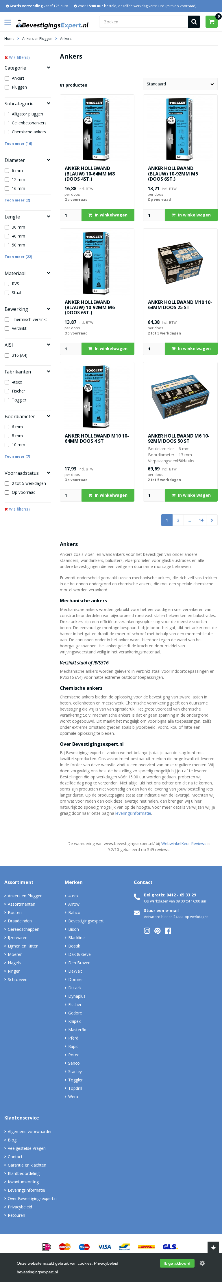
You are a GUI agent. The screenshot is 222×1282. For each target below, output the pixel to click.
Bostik (74, 946)
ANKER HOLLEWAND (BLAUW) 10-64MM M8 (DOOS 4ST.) (90, 173)
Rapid (73, 1046)
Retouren (16, 1215)
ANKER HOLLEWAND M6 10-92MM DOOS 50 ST (179, 438)
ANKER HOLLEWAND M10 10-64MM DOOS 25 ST (180, 305)
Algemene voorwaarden (30, 1131)
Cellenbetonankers (29, 123)
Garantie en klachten (27, 1165)
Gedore (75, 1013)
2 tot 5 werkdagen (29, 483)
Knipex (74, 1021)
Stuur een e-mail (161, 910)
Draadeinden (20, 921)
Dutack (75, 988)
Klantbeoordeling (24, 1173)
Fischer (18, 391)
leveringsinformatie (133, 813)
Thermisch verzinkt (29, 319)
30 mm (18, 227)
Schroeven (17, 979)
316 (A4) (19, 355)
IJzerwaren (17, 937)
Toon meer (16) (18, 143)
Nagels (14, 962)
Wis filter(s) (19, 57)
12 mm (18, 179)
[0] (212, 22)
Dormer (75, 979)
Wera (73, 1096)
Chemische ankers (29, 131)
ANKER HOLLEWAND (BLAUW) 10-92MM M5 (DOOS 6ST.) (173, 173)
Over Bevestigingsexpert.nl (33, 1198)
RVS (15, 283)
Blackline (76, 937)
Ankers (65, 38)
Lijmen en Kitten (23, 946)
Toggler (19, 400)
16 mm (18, 188)
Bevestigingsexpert (86, 921)
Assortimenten (21, 904)
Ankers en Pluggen (37, 38)
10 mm (18, 444)
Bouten (15, 912)
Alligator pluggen (27, 114)
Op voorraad (24, 492)
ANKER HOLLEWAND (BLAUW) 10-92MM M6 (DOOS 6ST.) (90, 307)
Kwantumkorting (23, 1181)
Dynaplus (77, 996)
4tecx (17, 382)
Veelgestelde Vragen (27, 1148)
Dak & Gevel (80, 954)
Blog (12, 1140)
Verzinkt (19, 328)
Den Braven (79, 962)
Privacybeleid (20, 1207)
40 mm (18, 236)
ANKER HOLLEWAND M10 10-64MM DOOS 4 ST (97, 438)
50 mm (18, 245)
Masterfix (77, 1029)
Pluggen (19, 87)
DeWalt (75, 971)
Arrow (73, 904)
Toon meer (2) (17, 200)
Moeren (15, 954)
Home (9, 38)
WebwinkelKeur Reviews (183, 843)
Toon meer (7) (17, 456)
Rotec (73, 1054)
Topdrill (75, 1088)
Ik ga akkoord (177, 1263)
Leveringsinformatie (26, 1190)
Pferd (73, 1038)
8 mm (17, 435)
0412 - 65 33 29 (181, 895)
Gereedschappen (23, 929)
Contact (15, 1156)
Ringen (14, 971)
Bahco (74, 912)
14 (201, 520)
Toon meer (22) (18, 256)
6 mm (17, 170)
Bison (73, 929)
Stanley (75, 1071)
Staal (16, 292)
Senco (74, 1063)
